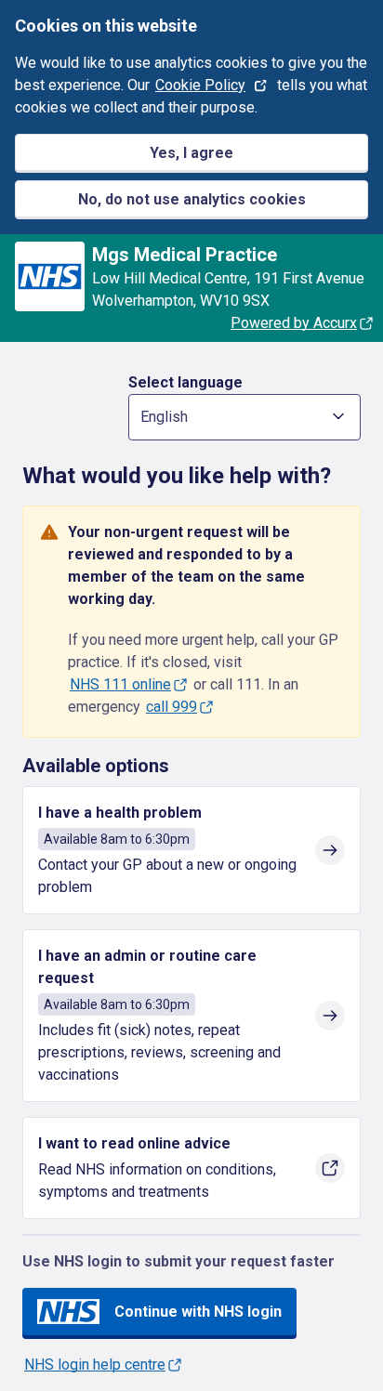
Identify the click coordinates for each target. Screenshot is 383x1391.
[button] (244, 417)
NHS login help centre (94, 1364)
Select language (185, 382)
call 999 (171, 706)
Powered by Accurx (294, 323)
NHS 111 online (120, 684)
